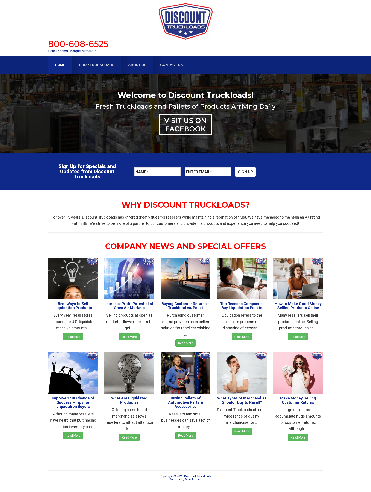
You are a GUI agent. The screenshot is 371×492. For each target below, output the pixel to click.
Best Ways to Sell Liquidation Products (73, 305)
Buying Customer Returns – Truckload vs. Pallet (185, 305)
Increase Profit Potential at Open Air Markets (129, 305)
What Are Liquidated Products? (129, 400)
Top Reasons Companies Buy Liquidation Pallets (241, 305)
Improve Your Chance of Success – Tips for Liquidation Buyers (73, 402)
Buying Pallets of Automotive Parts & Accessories (185, 402)
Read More (73, 337)
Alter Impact (193, 479)
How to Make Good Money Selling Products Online (298, 305)
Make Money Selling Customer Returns (298, 400)
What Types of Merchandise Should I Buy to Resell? (241, 400)
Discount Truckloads (185, 21)
